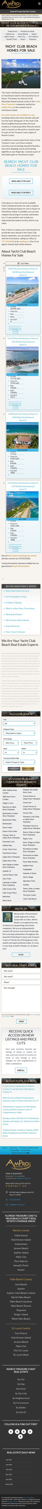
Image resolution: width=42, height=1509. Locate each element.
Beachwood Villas (9, 820)
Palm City (21, 36)
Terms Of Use (25, 1150)
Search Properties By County (23, 11)
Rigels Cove (27, 839)
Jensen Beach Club (10, 875)
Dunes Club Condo (10, 831)
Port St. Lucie (21, 1350)
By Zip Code (21, 1393)
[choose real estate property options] (14, 769)
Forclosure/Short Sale (11, 758)
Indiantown (10, 34)
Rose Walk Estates (30, 862)
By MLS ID (21, 1412)
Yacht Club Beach (30, 899)
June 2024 (9, 1464)
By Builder (21, 1407)
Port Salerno (33, 36)
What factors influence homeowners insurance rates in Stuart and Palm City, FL (21, 1099)
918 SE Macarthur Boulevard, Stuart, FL (23, 269)
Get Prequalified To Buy (16, 596)
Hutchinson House (10, 853)
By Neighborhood (21, 1398)
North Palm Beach (21, 1297)
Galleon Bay (7, 845)
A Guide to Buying (13, 602)
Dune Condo (7, 828)
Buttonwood (7, 824)
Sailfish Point (7, 107)
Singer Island (21, 1314)
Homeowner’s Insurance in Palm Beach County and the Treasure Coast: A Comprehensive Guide (19, 1109)
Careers (4, 1148)
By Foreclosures (21, 1403)
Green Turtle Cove (10, 849)
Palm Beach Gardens (21, 1301)
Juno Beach (21, 1284)
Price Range (7, 739)
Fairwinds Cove (8, 842)
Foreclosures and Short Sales (28, 1148)
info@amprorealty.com (23, 1178)
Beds (5, 748)
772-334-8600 (8, 241)
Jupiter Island (9, 36)
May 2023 (9, 1474)
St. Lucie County (21, 1328)
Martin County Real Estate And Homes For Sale (18, 15)
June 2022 (9, 1479)
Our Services (13, 1148)
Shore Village (28, 877)
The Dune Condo (29, 895)
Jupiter (34, 34)
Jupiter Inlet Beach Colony (21, 1292)
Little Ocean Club (9, 889)
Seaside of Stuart (29, 873)
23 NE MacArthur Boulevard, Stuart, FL (23, 414)
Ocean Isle (27, 803)
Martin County (21, 1230)
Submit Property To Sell (20, 1153)
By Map (21, 1384)
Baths (24, 748)
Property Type (8, 729)
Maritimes (6, 897)
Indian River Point (9, 861)
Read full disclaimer (20, 566)
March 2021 (9, 1484)
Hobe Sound (12, 31)
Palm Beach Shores (21, 1305)
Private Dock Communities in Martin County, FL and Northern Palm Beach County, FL (18, 1089)
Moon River (7, 900)
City (4, 719)
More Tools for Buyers (15, 632)
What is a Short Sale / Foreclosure (20, 608)
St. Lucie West (21, 1354)
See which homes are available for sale (18, 115)
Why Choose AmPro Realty (17, 620)
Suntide (26, 885)
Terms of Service (6, 1016)
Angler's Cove (8, 803)
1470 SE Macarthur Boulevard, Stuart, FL (23, 483)
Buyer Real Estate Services (17, 591)
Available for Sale (21, 181)
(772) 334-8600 (14, 1200)
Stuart (22, 39)
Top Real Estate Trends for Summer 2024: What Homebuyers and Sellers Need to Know (20, 1133)
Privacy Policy (33, 1014)
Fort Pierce (21, 1333)
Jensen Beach (23, 34)
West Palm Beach (21, 1318)
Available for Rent (21, 192)
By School (21, 1388)
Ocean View (27, 813)
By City (21, 1379)
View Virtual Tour (16, 329)
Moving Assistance (14, 614)
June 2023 (9, 1469)
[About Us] (7, 917)
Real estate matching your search (22, 555)
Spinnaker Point (29, 881)
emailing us (24, 241)
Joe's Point (7, 879)
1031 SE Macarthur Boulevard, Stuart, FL (23, 338)
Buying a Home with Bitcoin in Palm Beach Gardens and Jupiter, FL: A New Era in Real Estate (21, 1121)
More (21, 955)
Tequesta (32, 39)
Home (3, 15)
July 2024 (9, 1460)
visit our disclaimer (28, 1497)
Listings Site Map (12, 1501)
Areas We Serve (13, 626)
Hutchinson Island (27, 31)
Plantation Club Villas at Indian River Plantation (31, 819)
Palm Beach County (21, 1279)
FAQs (15, 1176)
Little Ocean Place (10, 893)
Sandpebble (27, 869)
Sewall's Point (11, 39)
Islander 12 (7, 871)
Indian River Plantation (11, 857)
